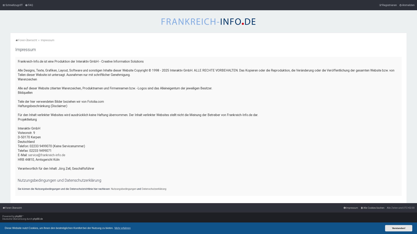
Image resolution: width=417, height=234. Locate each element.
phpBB (18, 216)
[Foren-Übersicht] (208, 21)
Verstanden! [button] (398, 228)
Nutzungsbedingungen (123, 188)
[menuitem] (29, 5)
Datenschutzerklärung (154, 188)
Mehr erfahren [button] (123, 228)
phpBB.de (38, 219)
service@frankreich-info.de (46, 155)
